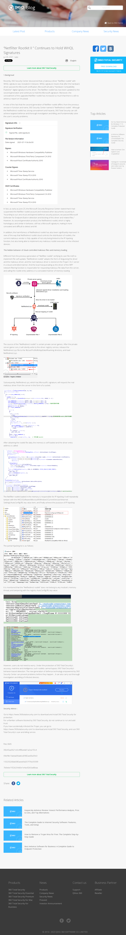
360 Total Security (16, 889)
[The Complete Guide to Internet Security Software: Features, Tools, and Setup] (13, 823)
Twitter (103, 49)
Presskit (43, 900)
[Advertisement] (108, 93)
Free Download (109, 66)
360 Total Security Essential (21, 893)
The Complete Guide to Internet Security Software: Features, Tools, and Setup (50, 823)
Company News (80, 31)
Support (76, 889)
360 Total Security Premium (21, 896)
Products (50, 31)
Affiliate (98, 889)
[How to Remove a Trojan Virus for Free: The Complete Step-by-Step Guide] (13, 835)
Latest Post (19, 31)
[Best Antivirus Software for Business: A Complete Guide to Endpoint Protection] (13, 848)
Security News (46, 896)
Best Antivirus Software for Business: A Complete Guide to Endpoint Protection (49, 847)
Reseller (98, 893)
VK (111, 49)
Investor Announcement (50, 903)
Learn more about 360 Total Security (41, 68)
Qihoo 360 (77, 893)
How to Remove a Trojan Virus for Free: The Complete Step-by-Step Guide (51, 835)
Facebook (96, 49)
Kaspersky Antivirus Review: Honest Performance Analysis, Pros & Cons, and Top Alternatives (51, 811)
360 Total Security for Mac (20, 900)
